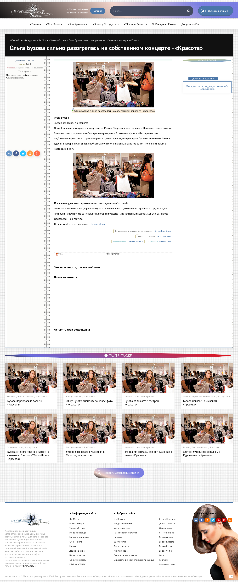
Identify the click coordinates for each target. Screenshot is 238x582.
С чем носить (75, 541)
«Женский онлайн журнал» (23, 40)
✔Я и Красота (76, 24)
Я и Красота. (37, 68)
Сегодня (97, 10)
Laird (28, 64)
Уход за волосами (123, 523)
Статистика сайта (167, 564)
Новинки (118, 537)
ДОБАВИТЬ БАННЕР (203, 79)
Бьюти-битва (120, 541)
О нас (162, 555)
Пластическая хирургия (125, 532)
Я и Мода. (43, 40)
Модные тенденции (79, 537)
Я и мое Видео (166, 532)
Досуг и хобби (190, 24)
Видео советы (166, 537)
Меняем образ (121, 550)
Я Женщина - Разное (164, 24)
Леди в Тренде (77, 550)
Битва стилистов (77, 555)
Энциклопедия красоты (125, 555)
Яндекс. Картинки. (164, 236)
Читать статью (29, 565)
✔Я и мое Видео (134, 24)
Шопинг (73, 546)
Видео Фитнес (166, 550)
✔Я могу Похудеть (104, 24)
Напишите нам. (165, 241)
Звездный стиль (77, 528)
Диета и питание (167, 523)
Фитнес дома (165, 528)
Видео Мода (165, 546)
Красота (27, 71)
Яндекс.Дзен (98, 224)
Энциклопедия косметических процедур (134, 559)
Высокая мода (76, 523)
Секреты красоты (77, 559)
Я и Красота (119, 519)
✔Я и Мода (53, 24)
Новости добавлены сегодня (121, 473)
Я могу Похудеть (167, 519)
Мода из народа (77, 532)
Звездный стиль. (58, 40)
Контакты (163, 559)
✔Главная (35, 24)
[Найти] (188, 11)
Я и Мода (74, 519)
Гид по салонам (121, 546)
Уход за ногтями (122, 528)
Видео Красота (166, 541)
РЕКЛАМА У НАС (77, 564)
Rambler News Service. (163, 231)
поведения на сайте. (135, 241)
